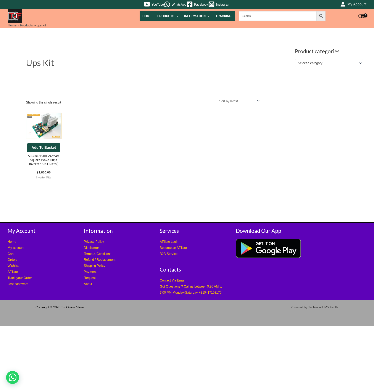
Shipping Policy (94, 265)
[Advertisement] (329, 114)
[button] (12, 377)
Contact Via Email (172, 280)
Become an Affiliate (173, 247)
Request (90, 278)
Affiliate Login (169, 241)
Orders (13, 259)
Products (165, 16)
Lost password (18, 284)
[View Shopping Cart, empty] (362, 16)
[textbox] (327, 63)
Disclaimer (91, 247)
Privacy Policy (94, 241)
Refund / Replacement (99, 259)
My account (16, 247)
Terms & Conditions (97, 254)
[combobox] (329, 63)
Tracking (224, 16)
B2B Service (168, 254)
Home (147, 16)
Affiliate (13, 271)
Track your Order (20, 278)
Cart (11, 254)
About (88, 284)
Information (195, 16)
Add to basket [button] (44, 147)
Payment (90, 271)
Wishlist (13, 265)
